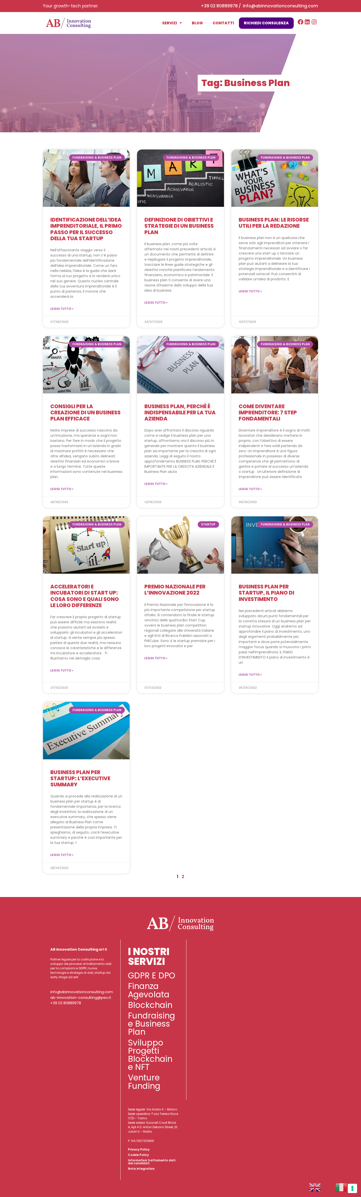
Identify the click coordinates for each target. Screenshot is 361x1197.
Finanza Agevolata (148, 990)
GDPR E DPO (151, 975)
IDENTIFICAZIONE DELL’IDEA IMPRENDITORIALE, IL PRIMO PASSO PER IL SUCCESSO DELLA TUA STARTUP (86, 229)
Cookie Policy (138, 1155)
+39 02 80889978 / (222, 6)
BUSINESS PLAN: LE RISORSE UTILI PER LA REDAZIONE (274, 222)
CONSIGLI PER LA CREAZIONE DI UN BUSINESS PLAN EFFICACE (85, 412)
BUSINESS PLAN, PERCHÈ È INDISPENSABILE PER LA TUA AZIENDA (180, 412)
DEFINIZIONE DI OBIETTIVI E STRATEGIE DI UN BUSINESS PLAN (179, 226)
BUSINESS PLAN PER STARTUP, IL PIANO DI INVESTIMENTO (266, 592)
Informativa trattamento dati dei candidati (151, 1161)
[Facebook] (300, 22)
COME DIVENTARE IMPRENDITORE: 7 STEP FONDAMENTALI (268, 412)
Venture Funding (144, 1082)
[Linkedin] (307, 22)
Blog (197, 23)
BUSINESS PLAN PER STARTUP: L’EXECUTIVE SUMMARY (80, 778)
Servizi (169, 23)
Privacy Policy (139, 1149)
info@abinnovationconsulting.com (280, 6)
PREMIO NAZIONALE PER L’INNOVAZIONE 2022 (175, 589)
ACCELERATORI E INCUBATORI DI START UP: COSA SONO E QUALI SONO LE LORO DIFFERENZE (84, 596)
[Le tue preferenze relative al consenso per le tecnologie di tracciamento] (352, 1188)
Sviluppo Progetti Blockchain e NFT (150, 1055)
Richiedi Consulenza (266, 23)
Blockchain (150, 1005)
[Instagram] (314, 22)
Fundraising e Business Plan (151, 1024)
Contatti (223, 23)
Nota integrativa (141, 1169)
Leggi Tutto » (61, 309)
